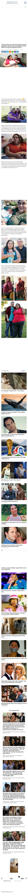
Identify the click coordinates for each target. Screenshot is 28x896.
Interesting (16, 49)
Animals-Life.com (12, 2)
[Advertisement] (14, 26)
